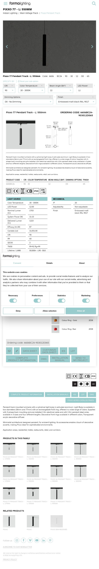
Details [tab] (49, 263)
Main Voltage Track (29, 13)
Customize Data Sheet (49, 351)
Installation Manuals (57, 394)
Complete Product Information (22, 359)
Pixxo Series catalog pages (81, 400)
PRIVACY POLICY (10, 559)
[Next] (92, 46)
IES (63, 350)
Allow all (81, 311)
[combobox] (9, 90)
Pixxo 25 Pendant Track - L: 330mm (37, 458)
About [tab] (82, 263)
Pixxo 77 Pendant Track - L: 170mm (13, 502)
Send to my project (80, 359)
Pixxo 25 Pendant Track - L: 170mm (13, 458)
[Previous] (7, 46)
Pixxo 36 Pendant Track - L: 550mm (61, 480)
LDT (73, 350)
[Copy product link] (17, 350)
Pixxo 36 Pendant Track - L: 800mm (84, 480)
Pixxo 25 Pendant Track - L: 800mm (84, 458)
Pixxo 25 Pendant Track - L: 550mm (61, 458)
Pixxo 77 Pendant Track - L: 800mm (61, 502)
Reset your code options (29, 81)
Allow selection (49, 311)
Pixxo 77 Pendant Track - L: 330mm (37, 502)
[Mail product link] (9, 350)
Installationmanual (60, 359)
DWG (44, 358)
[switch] (37, 301)
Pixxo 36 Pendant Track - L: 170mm (13, 480)
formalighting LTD (15, 555)
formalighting (20, 3)
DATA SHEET (30, 350)
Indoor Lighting (10, 13)
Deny (18, 311)
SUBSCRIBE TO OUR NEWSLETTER (17, 547)
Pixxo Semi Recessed (59, 529)
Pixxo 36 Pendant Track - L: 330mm (37, 480)
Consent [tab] (17, 263)
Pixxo (5, 529)
